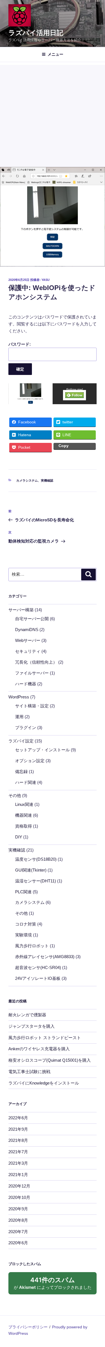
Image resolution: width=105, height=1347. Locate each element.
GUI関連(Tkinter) (30, 870)
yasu (45, 279)
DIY (18, 837)
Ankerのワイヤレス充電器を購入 (39, 1048)
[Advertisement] (52, 114)
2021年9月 (18, 1129)
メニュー (55, 54)
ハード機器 (25, 683)
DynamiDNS (26, 629)
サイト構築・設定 (32, 705)
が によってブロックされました (55, 1285)
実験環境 (23, 935)
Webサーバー (27, 640)
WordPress (18, 697)
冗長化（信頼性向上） (36, 662)
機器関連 (23, 815)
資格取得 (23, 826)
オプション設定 (30, 760)
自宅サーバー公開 (32, 618)
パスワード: (19, 344)
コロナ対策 (25, 924)
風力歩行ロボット (32, 945)
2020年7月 (18, 1231)
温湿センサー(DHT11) (35, 881)
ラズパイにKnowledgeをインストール (43, 1083)
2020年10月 (19, 1197)
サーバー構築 (21, 609)
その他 (14, 795)
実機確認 (47, 480)
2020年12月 (19, 1186)
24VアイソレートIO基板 (37, 978)
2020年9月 (18, 1208)
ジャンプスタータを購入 (31, 1026)
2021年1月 (18, 1174)
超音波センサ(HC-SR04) (38, 967)
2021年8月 (18, 1140)
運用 (19, 716)
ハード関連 (25, 782)
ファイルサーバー (32, 673)
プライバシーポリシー (28, 1327)
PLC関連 (23, 891)
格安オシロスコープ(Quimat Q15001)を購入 (49, 1060)
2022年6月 (18, 1117)
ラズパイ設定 (21, 740)
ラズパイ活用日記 (35, 32)
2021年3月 (18, 1163)
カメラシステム (27, 480)
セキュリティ (27, 651)
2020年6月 (18, 1242)
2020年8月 (18, 1220)
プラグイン (25, 727)
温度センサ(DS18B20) (36, 859)
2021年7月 (18, 1151)
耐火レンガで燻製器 (27, 1014)
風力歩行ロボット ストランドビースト (44, 1037)
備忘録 (21, 771)
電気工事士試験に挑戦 (29, 1071)
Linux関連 (24, 804)
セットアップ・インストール (42, 749)
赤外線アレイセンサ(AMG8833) (44, 956)
